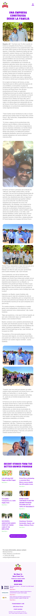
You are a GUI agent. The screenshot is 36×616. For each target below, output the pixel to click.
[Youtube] (17, 581)
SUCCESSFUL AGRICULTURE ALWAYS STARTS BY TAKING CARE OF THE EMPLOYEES (9, 525)
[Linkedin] (21, 581)
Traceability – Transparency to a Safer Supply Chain (9, 500)
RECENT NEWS (18, 584)
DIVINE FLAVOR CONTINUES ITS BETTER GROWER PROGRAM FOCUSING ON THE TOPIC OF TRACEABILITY (26, 502)
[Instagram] (19, 581)
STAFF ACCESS (18, 609)
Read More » (5, 482)
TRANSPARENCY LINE (18, 603)
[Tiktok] (15, 581)
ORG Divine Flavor (18, 606)
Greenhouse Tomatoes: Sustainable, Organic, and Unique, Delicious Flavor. (26, 523)
